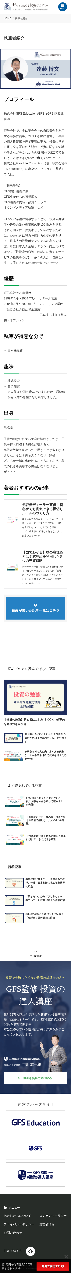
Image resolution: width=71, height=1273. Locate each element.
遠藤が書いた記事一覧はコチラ (35, 610)
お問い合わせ (13, 1232)
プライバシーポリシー (19, 1224)
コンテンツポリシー (53, 1215)
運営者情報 (47, 1224)
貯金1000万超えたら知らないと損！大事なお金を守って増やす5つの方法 (45, 801)
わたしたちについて (17, 1215)
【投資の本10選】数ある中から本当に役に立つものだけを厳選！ (46, 838)
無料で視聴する (51, 1266)
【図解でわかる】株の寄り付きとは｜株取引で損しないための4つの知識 (46, 820)
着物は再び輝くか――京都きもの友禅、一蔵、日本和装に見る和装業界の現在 (45, 883)
